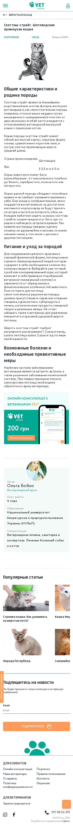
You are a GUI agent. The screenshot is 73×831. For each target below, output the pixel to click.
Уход (35, 37)
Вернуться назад (20, 15)
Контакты (42, 778)
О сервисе (10, 778)
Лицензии (43, 783)
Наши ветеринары (15, 774)
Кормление (11, 37)
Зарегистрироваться (16, 803)
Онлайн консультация (17, 769)
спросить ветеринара (2, 687)
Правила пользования (50, 774)
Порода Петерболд (16, 661)
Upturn (66, 821)
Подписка (43, 769)
